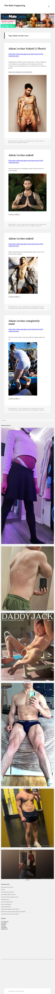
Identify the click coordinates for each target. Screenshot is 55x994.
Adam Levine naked (20, 155)
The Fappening (4, 921)
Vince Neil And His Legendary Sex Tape (9, 897)
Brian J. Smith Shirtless (6, 904)
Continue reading (14, 214)
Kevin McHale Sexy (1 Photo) (7, 892)
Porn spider (4, 923)
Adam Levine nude (19, 308)
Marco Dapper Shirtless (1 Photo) (8, 894)
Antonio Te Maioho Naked (7, 901)
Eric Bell (3, 889)
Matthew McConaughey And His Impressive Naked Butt (13, 911)
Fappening (22, 141)
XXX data (3, 926)
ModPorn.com (4, 929)
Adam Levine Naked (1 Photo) (27, 48)
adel (19, 224)
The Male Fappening (14, 5)
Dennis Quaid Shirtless (6, 906)
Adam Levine (31, 141)
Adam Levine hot (40, 141)
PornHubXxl (4, 927)
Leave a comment (23, 142)
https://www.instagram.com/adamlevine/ (20, 72)
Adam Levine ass (35, 224)
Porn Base (3, 924)
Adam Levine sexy (12, 142)
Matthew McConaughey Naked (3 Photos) (10, 909)
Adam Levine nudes (16, 226)
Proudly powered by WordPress (16, 991)
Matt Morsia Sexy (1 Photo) (7, 887)
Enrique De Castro (5, 899)
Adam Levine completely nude (24, 322)
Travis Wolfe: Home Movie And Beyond (10, 914)
